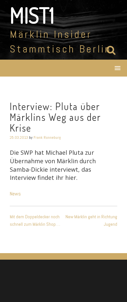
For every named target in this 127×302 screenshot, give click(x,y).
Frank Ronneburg (47, 137)
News (15, 193)
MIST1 (32, 15)
